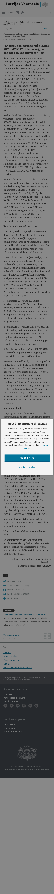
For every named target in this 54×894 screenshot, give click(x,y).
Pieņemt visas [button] (27, 458)
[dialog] (27, 447)
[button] (27, 467)
